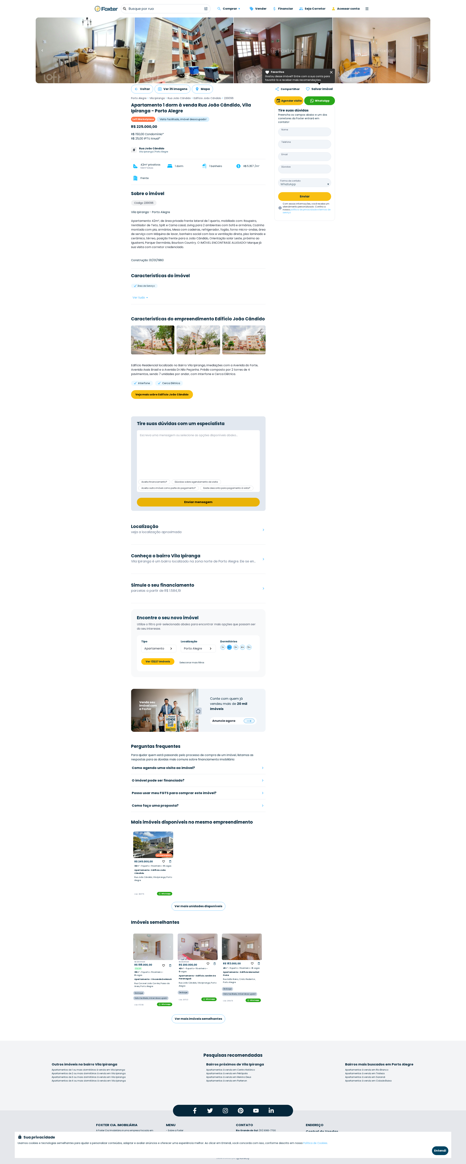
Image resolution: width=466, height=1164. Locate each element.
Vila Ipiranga (157, 98)
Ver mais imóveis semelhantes (198, 1019)
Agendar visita (291, 101)
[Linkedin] (271, 1111)
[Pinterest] (240, 1111)
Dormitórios (228, 641)
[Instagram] (225, 1111)
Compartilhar (290, 89)
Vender (260, 9)
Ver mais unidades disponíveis (198, 906)
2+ (229, 647)
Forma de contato (290, 180)
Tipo (144, 641)
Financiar (285, 9)
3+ (235, 647)
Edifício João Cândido (207, 98)
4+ (242, 647)
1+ (223, 647)
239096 (229, 98)
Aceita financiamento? (154, 481)
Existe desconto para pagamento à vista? (226, 488)
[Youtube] (256, 1111)
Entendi (440, 1151)
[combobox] (304, 182)
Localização (189, 641)
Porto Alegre (139, 98)
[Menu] (367, 8)
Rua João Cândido (179, 98)
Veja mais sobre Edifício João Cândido (162, 394)
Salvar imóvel (322, 89)
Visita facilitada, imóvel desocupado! (183, 119)
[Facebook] (194, 1111)
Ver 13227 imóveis (158, 661)
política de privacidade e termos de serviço (306, 211)
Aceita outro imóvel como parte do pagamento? (168, 488)
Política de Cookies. (315, 1143)
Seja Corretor (315, 9)
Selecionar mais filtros (191, 662)
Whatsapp (166, 894)
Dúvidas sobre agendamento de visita (196, 481)
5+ (249, 647)
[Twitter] (210, 1111)
